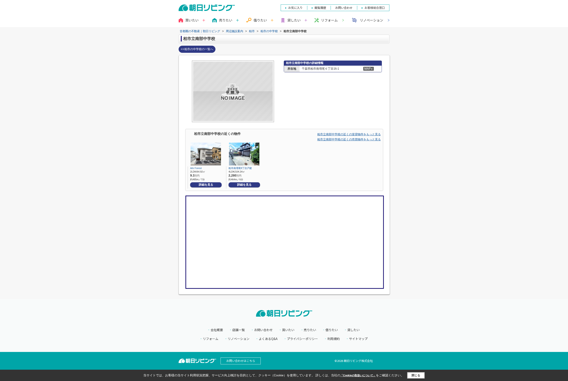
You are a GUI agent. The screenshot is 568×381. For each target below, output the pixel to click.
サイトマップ (358, 339)
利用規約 (333, 339)
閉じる (416, 375)
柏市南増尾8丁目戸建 (240, 168)
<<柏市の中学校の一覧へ (197, 49)
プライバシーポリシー (302, 339)
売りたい (310, 330)
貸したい (353, 330)
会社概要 (217, 330)
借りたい (331, 330)
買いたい (288, 330)
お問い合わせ (263, 330)
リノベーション (371, 20)
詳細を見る (206, 184)
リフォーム (329, 20)
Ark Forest (196, 168)
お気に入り (295, 8)
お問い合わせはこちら (240, 361)
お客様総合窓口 (375, 8)
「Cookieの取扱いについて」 (358, 375)
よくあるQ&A (268, 339)
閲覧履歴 (320, 8)
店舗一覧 (238, 330)
